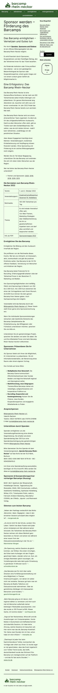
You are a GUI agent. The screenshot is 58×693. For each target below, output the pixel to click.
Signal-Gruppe (47, 69)
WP (26, 685)
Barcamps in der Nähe (47, 42)
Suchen (42, 51)
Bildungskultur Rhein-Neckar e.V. (15, 306)
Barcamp (5, 12)
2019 (31, 176)
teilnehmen (18, 12)
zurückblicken (28, 15)
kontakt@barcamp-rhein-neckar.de (21, 421)
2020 (27, 176)
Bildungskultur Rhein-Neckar (20, 444)
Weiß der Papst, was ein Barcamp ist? (46, 45)
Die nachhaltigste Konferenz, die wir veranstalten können (46, 38)
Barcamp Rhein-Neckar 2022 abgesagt (45, 26)
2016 (13, 178)
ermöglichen (32, 12)
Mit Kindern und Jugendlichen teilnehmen (45, 32)
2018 (9, 178)
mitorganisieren (48, 12)
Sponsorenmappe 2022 (27, 236)
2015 (18, 178)
